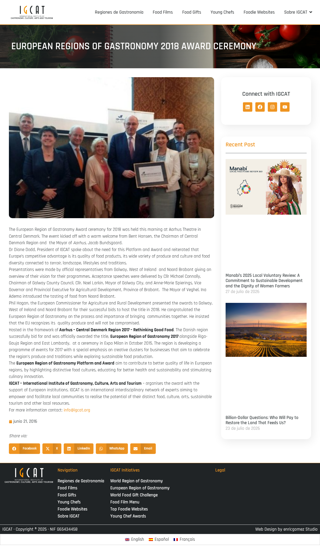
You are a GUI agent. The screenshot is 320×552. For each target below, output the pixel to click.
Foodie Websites (72, 509)
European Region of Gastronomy (140, 488)
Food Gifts (67, 495)
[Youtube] (285, 107)
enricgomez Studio (300, 529)
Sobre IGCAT (68, 516)
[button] (298, 12)
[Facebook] (260, 107)
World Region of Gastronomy (136, 481)
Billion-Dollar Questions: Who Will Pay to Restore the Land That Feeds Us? (262, 420)
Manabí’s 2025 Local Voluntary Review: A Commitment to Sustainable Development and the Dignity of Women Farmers (264, 281)
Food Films (67, 488)
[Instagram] (272, 107)
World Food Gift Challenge (134, 495)
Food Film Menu (124, 502)
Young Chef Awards (128, 516)
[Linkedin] (247, 107)
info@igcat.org (77, 410)
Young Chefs (69, 502)
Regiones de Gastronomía (81, 481)
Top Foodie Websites (129, 509)
